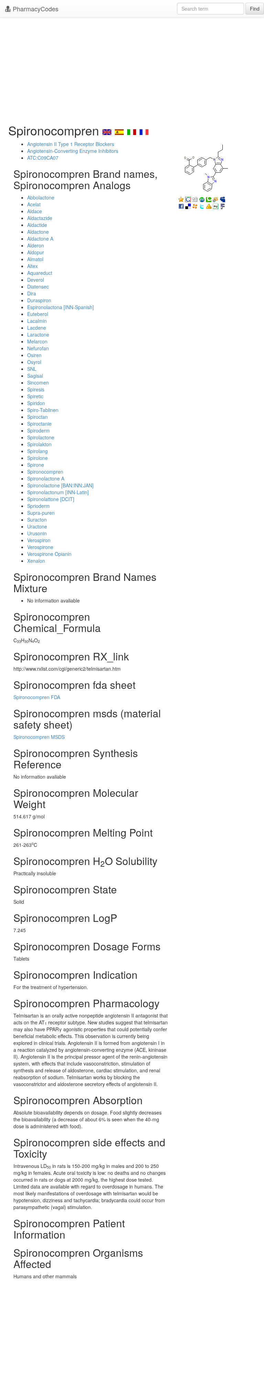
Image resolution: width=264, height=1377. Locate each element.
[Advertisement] (132, 69)
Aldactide (37, 224)
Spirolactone (40, 437)
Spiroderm (38, 430)
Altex (32, 266)
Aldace (34, 211)
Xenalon (36, 560)
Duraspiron (39, 300)
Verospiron (39, 540)
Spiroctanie (39, 423)
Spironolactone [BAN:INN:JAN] (60, 485)
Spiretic (35, 396)
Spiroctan (37, 416)
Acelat (34, 204)
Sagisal (35, 375)
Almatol (35, 259)
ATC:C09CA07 (42, 157)
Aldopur (35, 252)
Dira (31, 293)
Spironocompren (45, 471)
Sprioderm (38, 505)
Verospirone (40, 547)
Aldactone (38, 231)
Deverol (35, 279)
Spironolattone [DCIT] (50, 499)
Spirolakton (39, 444)
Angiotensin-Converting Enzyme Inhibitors (72, 150)
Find (255, 8)
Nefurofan (38, 348)
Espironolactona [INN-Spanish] (60, 307)
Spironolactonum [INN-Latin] (58, 492)
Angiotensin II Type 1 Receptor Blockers (70, 144)
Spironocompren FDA (36, 697)
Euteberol (37, 313)
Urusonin (37, 533)
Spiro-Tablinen (42, 409)
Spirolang (37, 451)
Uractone (37, 526)
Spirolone (37, 457)
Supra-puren (41, 512)
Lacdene (36, 327)
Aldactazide (39, 218)
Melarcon (37, 341)
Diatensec (38, 286)
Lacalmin (37, 320)
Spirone (35, 464)
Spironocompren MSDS (39, 736)
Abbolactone (40, 197)
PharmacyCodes (34, 8)
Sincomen (38, 382)
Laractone (38, 334)
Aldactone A (40, 238)
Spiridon (36, 403)
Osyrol (34, 361)
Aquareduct (39, 272)
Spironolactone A (45, 478)
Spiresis (35, 389)
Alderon (35, 245)
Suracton (37, 519)
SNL (31, 368)
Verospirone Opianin (49, 553)
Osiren (34, 355)
